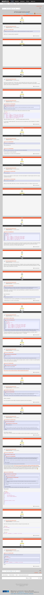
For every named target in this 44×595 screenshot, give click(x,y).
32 (19, 8)
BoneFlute (22, 15)
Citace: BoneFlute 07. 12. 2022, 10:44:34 (9, 171)
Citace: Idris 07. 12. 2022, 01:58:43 (9, 29)
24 (6, 8)
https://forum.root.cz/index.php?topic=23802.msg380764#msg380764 (26, 465)
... (4, 8)
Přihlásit (27, 1)
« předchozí (38, 6)
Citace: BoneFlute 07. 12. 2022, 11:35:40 (9, 419)
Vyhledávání (22, 1)
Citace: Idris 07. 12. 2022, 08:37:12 (9, 231)
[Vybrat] (6, 111)
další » (41, 6)
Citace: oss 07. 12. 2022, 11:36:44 (8, 452)
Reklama (22, 39)
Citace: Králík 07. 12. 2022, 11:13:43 (10, 454)
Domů (12, 1)
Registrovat (33, 1)
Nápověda (17, 1)
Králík (22, 217)
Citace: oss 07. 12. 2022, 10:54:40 (8, 352)
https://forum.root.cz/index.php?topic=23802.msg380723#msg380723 (16, 370)
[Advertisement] (22, 56)
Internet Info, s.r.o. (21, 592)
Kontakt (12, 593)
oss (22, 68)
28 (15, 8)
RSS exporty (31, 593)
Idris (22, 304)
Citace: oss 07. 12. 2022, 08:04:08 (8, 141)
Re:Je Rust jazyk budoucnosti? (11, 26)
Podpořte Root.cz (26, 593)
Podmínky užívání (20, 593)
